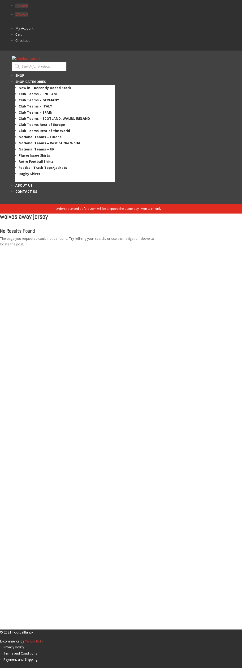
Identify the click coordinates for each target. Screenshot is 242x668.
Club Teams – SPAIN (35, 112)
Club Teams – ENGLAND (39, 94)
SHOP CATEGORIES (30, 81)
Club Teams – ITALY (35, 106)
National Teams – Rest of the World (49, 143)
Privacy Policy (13, 647)
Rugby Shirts (29, 173)
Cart (18, 34)
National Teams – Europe (40, 137)
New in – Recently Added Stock (45, 88)
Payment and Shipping (20, 659)
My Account (24, 28)
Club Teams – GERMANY (39, 100)
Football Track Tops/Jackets (43, 167)
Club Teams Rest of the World (44, 130)
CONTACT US (26, 191)
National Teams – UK (36, 149)
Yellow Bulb (34, 641)
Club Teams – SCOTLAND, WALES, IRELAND (54, 118)
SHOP (19, 75)
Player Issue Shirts (34, 155)
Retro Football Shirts (36, 161)
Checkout (22, 40)
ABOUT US (23, 185)
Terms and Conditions (20, 653)
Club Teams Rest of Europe (42, 124)
